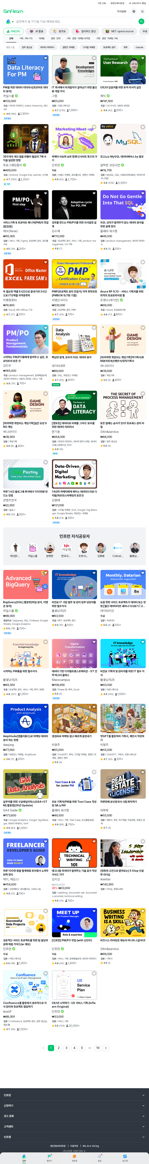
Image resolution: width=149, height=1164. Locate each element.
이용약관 (74, 1146)
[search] (141, 21)
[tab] (11, 39)
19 (98, 1048)
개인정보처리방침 (58, 1146)
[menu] (142, 11)
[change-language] (133, 11)
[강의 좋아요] (45, 58)
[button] (74, 21)
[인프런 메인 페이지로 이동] (13, 11)
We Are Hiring (91, 1146)
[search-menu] (9, 22)
